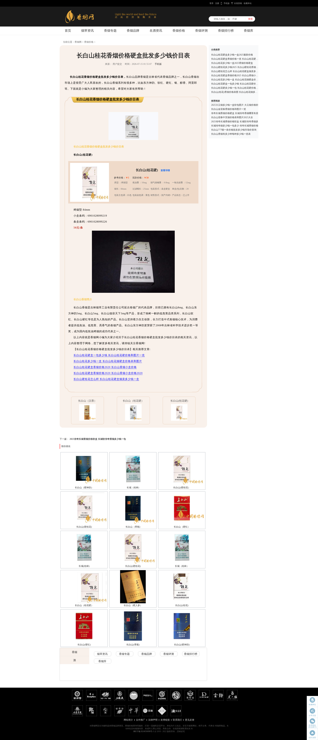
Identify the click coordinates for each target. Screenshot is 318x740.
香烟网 (78, 42)
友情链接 (165, 720)
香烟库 (248, 30)
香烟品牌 (133, 30)
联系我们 (177, 720)
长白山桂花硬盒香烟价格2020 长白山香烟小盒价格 (105, 367)
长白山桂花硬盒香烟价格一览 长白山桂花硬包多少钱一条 (240, 59)
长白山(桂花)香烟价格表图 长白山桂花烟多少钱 (235, 92)
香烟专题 (110, 30)
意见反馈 (189, 720)
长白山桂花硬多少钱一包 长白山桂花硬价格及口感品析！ (240, 88)
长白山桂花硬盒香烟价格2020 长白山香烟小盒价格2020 (108, 373)
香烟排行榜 (226, 30)
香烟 (74, 652)
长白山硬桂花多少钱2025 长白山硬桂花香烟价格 (236, 67)
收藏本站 (248, 3)
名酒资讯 (156, 30)
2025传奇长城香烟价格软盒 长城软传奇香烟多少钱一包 (98, 439)
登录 (211, 3)
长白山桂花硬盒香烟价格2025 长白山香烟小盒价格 (237, 75)
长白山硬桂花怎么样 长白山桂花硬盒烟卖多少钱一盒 (106, 379)
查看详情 (165, 170)
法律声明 (153, 720)
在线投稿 (238, 3)
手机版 (227, 3)
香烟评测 (201, 30)
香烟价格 (178, 30)
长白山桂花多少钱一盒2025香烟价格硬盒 (232, 63)
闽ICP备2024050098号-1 (143, 731)
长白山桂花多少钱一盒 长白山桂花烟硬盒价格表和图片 (108, 361)
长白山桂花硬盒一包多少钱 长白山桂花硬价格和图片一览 (109, 355)
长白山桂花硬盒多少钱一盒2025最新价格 (232, 55)
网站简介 (128, 720)
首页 (68, 30)
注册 (217, 3)
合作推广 (140, 720)
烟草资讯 (87, 30)
